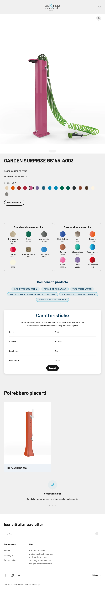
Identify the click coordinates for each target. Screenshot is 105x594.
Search (7, 550)
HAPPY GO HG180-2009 (17, 468)
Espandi (52, 368)
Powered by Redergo (32, 584)
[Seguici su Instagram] (12, 575)
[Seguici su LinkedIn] (19, 575)
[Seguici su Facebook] (6, 575)
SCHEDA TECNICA (14, 203)
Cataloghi (8, 555)
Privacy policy (10, 560)
